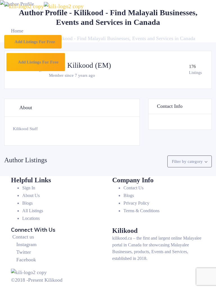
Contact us (23, 237)
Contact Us (133, 187)
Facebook (26, 259)
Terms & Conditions (141, 210)
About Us (31, 195)
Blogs (27, 203)
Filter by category (187, 161)
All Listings (32, 210)
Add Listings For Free (34, 42)
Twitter (23, 252)
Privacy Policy (136, 203)
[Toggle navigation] (16, 23)
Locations (31, 218)
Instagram (26, 244)
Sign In (28, 187)
